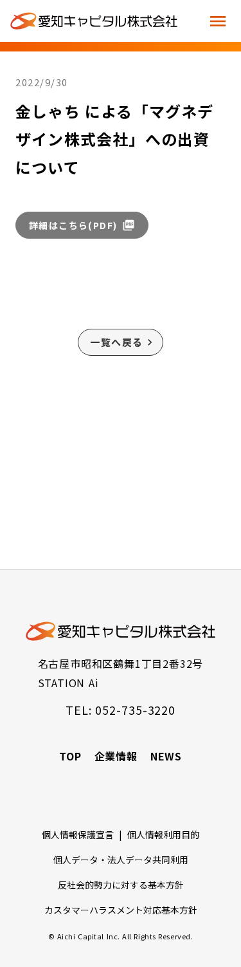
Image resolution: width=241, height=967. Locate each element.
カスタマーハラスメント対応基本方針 (120, 909)
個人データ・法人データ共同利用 (120, 859)
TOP (70, 756)
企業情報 (116, 756)
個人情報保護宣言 (78, 834)
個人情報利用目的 (163, 834)
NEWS (166, 756)
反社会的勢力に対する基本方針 (121, 884)
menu (218, 21)
